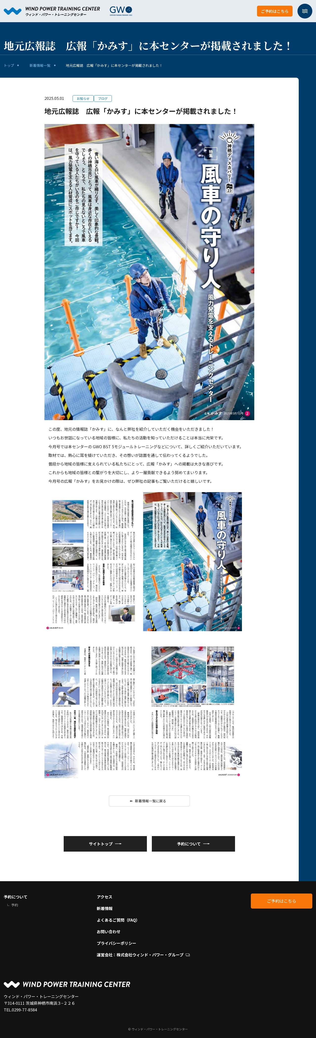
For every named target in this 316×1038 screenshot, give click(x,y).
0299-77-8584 (24, 1010)
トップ (9, 65)
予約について (15, 897)
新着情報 (105, 908)
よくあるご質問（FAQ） (118, 920)
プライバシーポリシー (116, 943)
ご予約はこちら (275, 11)
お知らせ (83, 98)
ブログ (103, 98)
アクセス (104, 897)
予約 (14, 904)
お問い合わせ (108, 931)
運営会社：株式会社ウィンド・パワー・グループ (140, 955)
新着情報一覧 (40, 65)
